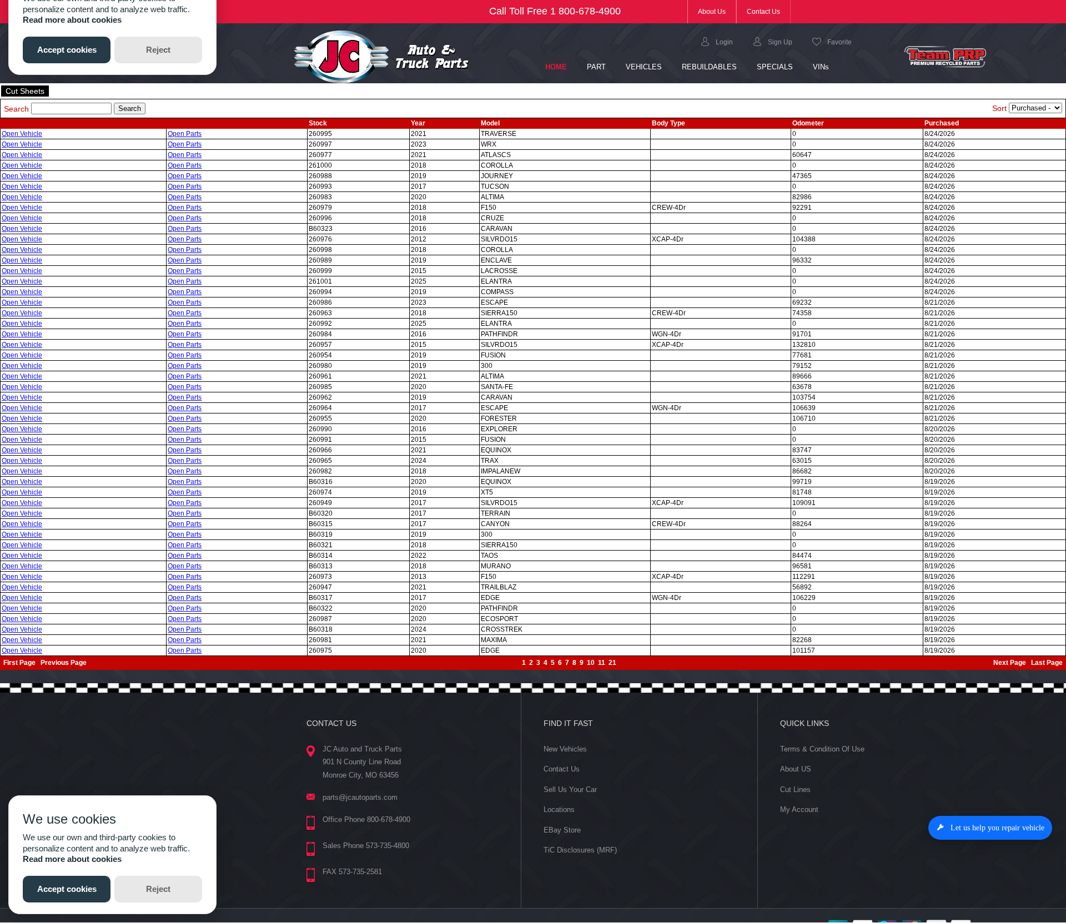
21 (612, 663)
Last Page (1047, 663)
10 (591, 663)
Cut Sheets (25, 91)
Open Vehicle (22, 134)
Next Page (1009, 663)
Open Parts (185, 134)
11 (601, 663)
